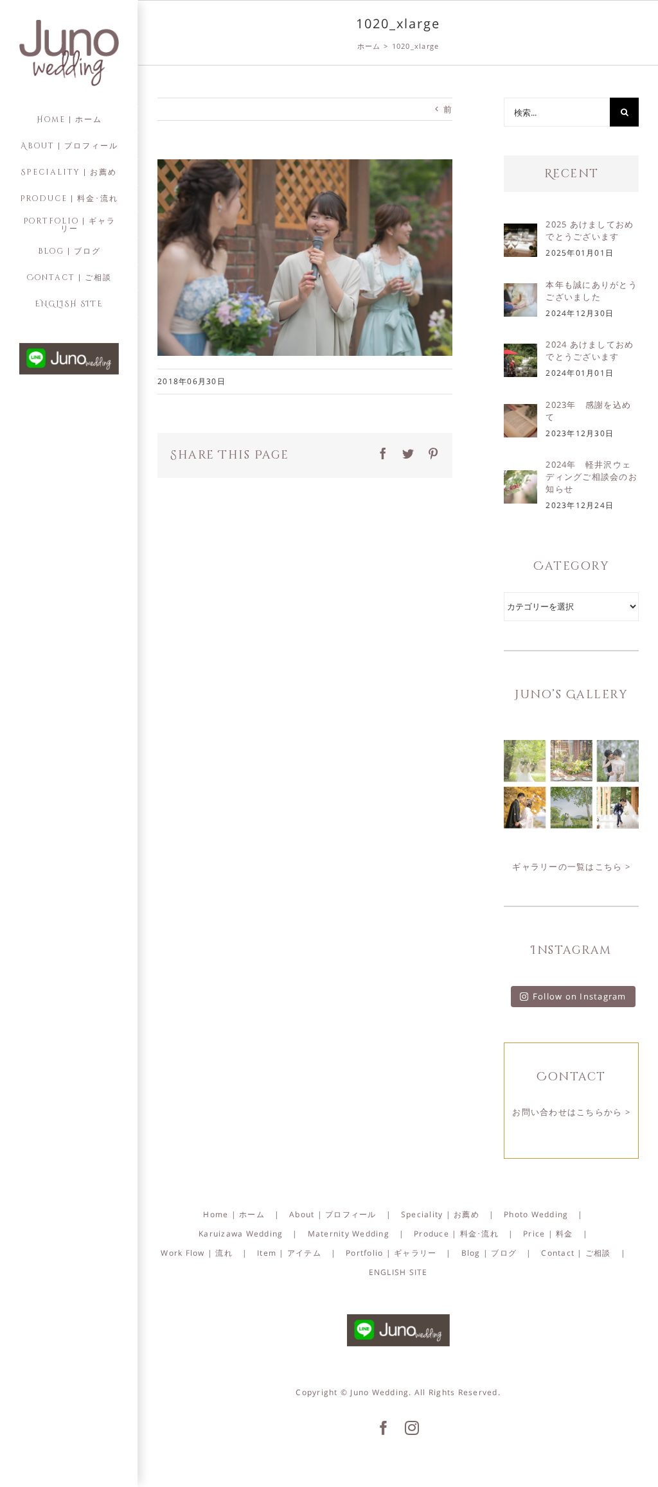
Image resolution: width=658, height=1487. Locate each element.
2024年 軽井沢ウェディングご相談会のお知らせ (591, 477)
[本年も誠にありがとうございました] (520, 292)
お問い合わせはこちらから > (571, 1112)
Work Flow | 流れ (197, 1252)
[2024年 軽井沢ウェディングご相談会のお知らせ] (520, 479)
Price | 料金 (548, 1233)
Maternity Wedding (348, 1233)
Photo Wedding (536, 1214)
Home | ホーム (234, 1214)
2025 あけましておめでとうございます (590, 230)
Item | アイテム (289, 1252)
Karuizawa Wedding (241, 1233)
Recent (571, 174)
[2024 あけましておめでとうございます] (520, 352)
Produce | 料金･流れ (456, 1233)
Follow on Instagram (580, 996)
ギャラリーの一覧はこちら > (571, 866)
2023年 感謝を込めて (588, 411)
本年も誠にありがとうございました (591, 291)
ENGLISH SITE (398, 1272)
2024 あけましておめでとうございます (590, 350)
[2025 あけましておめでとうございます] (520, 232)
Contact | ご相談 (575, 1252)
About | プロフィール (333, 1214)
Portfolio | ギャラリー (391, 1252)
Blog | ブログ (489, 1252)
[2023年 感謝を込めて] (520, 413)
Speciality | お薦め (440, 1214)
